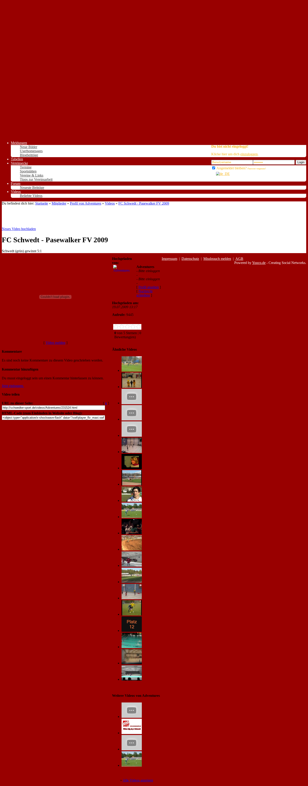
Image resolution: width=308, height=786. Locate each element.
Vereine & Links (31, 175)
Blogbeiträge (29, 155)
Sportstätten (28, 171)
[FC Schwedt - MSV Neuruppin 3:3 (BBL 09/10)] (132, 517)
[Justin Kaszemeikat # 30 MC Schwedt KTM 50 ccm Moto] (132, 630)
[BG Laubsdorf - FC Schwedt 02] (132, 370)
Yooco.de (259, 263)
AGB (239, 259)
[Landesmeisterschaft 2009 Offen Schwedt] (132, 549)
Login (300, 162)
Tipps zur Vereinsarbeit (36, 179)
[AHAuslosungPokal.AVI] (132, 403)
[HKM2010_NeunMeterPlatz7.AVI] (132, 419)
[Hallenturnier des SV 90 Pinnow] (132, 716)
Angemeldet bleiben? (231, 168)
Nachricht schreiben (144, 293)
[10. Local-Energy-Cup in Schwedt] (132, 387)
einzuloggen (249, 154)
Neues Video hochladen (19, 229)
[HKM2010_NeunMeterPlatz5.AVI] (132, 435)
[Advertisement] (20, 69)
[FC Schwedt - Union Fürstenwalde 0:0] (132, 484)
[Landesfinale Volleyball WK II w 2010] (132, 468)
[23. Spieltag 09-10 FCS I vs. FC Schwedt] (132, 500)
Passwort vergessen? (257, 168)
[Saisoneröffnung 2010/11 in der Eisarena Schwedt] (132, 565)
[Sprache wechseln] (220, 174)
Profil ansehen (148, 287)
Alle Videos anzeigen (138, 780)
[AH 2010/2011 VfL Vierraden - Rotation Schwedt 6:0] (132, 614)
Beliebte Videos (31, 196)
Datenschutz (190, 259)
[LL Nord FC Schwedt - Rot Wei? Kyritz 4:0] (132, 582)
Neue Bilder (28, 147)
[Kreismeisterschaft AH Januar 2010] (132, 452)
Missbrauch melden (217, 259)
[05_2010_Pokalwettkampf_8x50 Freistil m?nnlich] (132, 647)
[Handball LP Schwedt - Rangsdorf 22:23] (132, 598)
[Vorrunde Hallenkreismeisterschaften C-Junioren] (132, 749)
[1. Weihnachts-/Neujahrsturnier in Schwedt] (132, 679)
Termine (26, 167)
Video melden (55, 343)
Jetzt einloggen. (13, 386)
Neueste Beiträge (32, 187)
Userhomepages (31, 151)
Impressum (169, 259)
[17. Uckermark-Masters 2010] (132, 663)
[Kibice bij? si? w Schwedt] (132, 733)
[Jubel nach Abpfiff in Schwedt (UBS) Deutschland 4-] (132, 533)
